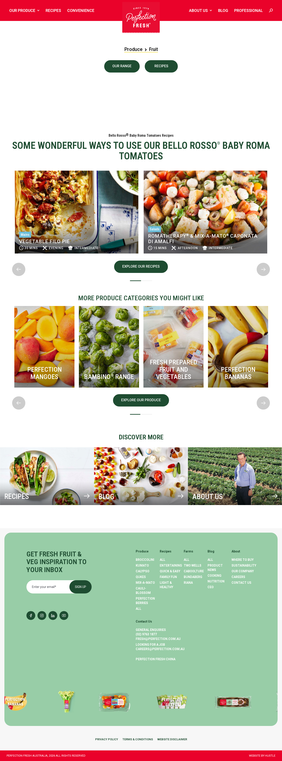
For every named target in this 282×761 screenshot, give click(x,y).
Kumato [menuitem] (142, 565)
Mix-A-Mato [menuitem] (145, 582)
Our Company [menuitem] (243, 571)
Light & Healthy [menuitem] (166, 585)
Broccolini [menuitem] (145, 559)
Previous (12, 304)
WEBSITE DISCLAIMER (172, 739)
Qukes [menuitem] (141, 577)
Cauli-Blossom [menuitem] (143, 591)
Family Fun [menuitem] (168, 577)
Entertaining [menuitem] (171, 565)
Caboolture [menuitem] (194, 571)
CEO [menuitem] (211, 587)
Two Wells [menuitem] (192, 565)
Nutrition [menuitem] (216, 581)
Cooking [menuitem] (214, 575)
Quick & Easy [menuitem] (170, 571)
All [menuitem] (138, 608)
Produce (133, 49)
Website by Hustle (262, 755)
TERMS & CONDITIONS (137, 739)
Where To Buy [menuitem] (243, 559)
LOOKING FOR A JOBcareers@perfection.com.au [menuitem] (160, 647)
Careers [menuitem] (238, 577)
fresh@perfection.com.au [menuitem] (158, 639)
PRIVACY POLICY (106, 739)
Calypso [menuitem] (142, 571)
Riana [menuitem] (188, 582)
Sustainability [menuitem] (244, 565)
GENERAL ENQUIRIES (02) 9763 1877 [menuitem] (151, 632)
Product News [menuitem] (215, 568)
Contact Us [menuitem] (241, 582)
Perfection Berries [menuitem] (145, 601)
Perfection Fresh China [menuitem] (155, 659)
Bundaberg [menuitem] (193, 577)
